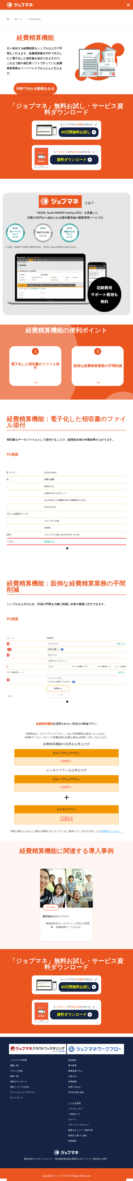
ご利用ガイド (74, 1114)
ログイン (72, 1119)
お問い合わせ (74, 1087)
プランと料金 (16, 1071)
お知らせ (72, 1076)
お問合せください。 (111, 831)
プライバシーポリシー (78, 1125)
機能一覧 (14, 1065)
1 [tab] (66, 547)
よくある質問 (74, 1103)
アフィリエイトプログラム (22, 1092)
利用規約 (72, 1141)
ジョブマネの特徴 (18, 1060)
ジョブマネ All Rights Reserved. (73, 1175)
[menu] (128, 5)
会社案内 (72, 1060)
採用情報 (72, 1081)
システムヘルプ (75, 1109)
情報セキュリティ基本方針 (80, 1130)
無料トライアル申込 (19, 1087)
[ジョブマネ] (20, 5)
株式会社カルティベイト (56, 916)
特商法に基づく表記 (77, 1135)
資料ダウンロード (18, 1081)
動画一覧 (14, 1076)
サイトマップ (16, 1097)
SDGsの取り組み (76, 1092)
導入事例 (51, 907)
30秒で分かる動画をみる (35, 88)
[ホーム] (8, 13)
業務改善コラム (75, 1071)
